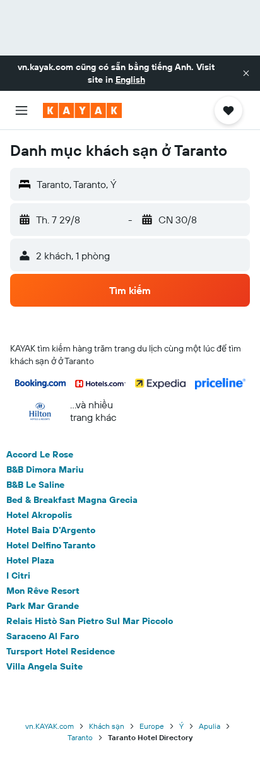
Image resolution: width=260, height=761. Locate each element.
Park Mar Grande (42, 605)
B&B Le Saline (35, 484)
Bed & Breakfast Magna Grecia (72, 499)
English (130, 79)
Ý (181, 726)
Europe (151, 726)
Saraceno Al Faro (42, 636)
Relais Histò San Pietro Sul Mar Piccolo (89, 621)
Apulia (209, 726)
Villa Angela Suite (44, 666)
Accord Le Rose (39, 454)
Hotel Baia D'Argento (50, 530)
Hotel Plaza (30, 560)
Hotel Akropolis (39, 515)
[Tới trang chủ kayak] (82, 110)
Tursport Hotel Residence (60, 651)
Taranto (80, 737)
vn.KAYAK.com (49, 726)
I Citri (18, 575)
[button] (246, 73)
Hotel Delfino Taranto (50, 545)
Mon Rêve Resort (43, 590)
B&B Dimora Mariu (45, 469)
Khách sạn (106, 726)
